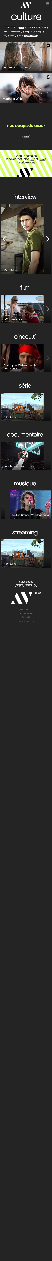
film (45, 28)
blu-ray (12, 36)
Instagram (19, 585)
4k (5, 36)
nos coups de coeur (33, 28)
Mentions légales (26, 613)
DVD (20, 36)
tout (21, 28)
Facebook (29, 585)
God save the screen (29, 621)
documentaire (15, 32)
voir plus (26, 136)
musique (27, 32)
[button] (4, 239)
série (5, 32)
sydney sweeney (30, 36)
